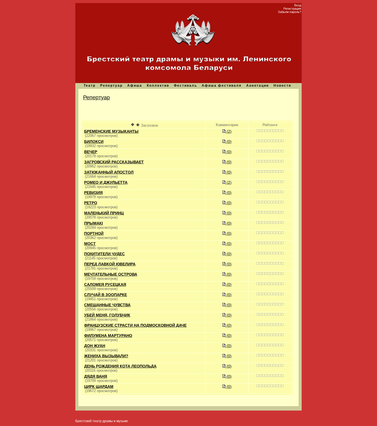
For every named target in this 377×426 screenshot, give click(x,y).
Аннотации (257, 85)
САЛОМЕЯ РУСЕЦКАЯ (105, 284)
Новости (282, 85)
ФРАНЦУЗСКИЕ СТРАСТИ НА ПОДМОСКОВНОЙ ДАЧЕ (135, 325)
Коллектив (158, 85)
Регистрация (292, 8)
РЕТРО (90, 203)
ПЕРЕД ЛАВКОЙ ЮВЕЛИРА (110, 264)
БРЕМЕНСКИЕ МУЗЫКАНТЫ (111, 131)
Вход (297, 5)
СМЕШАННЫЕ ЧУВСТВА (107, 305)
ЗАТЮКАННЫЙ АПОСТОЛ (109, 172)
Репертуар (111, 85)
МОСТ (90, 243)
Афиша (134, 85)
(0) (228, 141)
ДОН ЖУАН (94, 346)
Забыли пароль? (289, 12)
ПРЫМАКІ (93, 223)
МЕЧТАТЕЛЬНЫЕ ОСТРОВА (110, 274)
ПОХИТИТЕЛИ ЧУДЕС (104, 254)
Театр (89, 85)
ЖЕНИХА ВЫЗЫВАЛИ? (106, 356)
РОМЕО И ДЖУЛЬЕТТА (106, 182)
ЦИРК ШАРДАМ (98, 386)
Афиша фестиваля (221, 85)
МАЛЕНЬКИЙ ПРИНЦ (104, 213)
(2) (228, 131)
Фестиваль (185, 85)
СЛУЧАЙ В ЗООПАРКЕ (105, 294)
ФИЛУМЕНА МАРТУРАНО (108, 335)
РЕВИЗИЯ (93, 192)
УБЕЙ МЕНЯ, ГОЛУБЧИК (107, 315)
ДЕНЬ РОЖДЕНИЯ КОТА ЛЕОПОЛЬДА (120, 366)
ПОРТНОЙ (93, 233)
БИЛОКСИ (93, 141)
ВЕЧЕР (90, 152)
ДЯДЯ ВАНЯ (95, 376)
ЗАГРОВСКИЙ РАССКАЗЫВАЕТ (114, 162)
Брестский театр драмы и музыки (101, 421)
